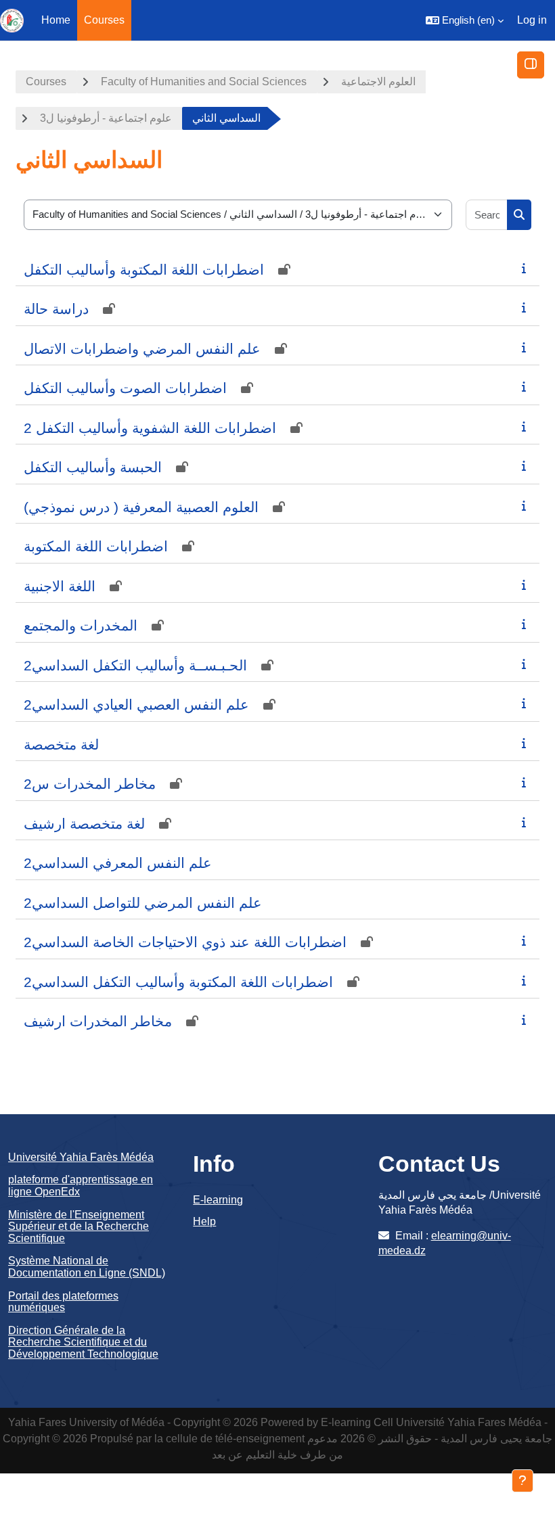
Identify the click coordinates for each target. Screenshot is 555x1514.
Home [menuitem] (55, 20)
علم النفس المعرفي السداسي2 (118, 863)
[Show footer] (522, 1480)
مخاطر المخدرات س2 (90, 784)
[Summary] (526, 268)
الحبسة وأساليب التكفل (93, 467)
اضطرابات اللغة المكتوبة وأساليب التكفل (144, 269)
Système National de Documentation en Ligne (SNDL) (86, 1267)
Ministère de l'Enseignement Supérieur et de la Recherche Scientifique (78, 1226)
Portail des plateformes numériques (63, 1302)
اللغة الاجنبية (59, 586)
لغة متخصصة (61, 744)
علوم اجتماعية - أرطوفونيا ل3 (106, 118)
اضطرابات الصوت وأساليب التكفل (125, 388)
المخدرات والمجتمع (80, 625)
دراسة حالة (56, 309)
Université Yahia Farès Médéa (81, 1157)
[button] (465, 20)
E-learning (218, 1200)
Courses (46, 81)
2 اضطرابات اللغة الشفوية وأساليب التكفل (150, 428)
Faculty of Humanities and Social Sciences (204, 81)
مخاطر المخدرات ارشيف (98, 1021)
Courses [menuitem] (104, 20)
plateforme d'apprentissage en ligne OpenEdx (80, 1185)
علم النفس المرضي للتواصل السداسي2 (143, 903)
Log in (532, 20)
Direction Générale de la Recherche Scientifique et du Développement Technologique (83, 1342)
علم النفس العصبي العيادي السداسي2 (136, 704)
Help (204, 1221)
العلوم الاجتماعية (378, 81)
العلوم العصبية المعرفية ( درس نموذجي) (141, 507)
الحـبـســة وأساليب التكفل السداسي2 (135, 665)
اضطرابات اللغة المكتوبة (96, 546)
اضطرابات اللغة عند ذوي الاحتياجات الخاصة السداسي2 (185, 942)
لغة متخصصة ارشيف (84, 823)
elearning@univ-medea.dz (444, 1243)
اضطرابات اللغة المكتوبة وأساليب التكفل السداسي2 (178, 982)
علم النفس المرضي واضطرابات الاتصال (142, 349)
